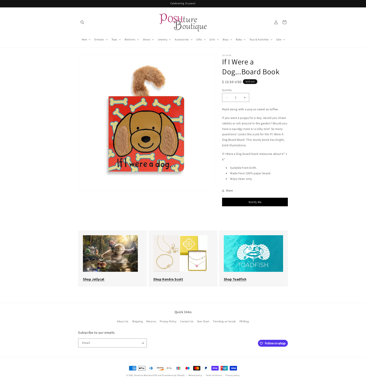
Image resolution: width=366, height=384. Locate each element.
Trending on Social (224, 321)
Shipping (137, 321)
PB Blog (244, 321)
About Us (122, 321)
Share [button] (229, 190)
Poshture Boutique (143, 375)
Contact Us (186, 321)
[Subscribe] (142, 343)
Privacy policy (233, 375)
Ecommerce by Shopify (173, 375)
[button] (82, 22)
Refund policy (195, 375)
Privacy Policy (168, 321)
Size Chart (203, 321)
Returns (151, 321)
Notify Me (255, 202)
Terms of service (214, 375)
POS (155, 375)
